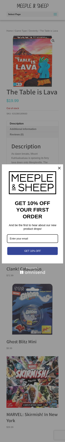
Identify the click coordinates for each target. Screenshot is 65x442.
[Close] (59, 168)
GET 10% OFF (32, 251)
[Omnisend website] (32, 270)
